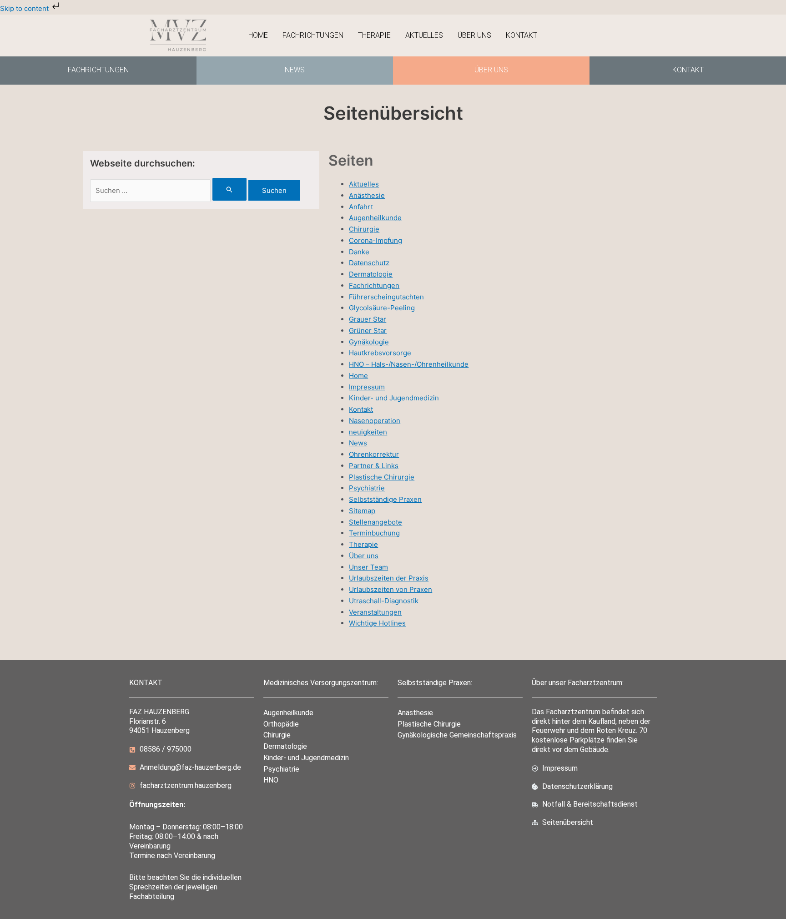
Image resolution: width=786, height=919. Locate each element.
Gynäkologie (369, 342)
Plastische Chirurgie (381, 477)
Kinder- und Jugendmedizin (394, 398)
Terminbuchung (374, 533)
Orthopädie (281, 724)
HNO (270, 780)
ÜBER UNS (491, 70)
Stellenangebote (375, 522)
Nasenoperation (374, 420)
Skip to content (25, 8)
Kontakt (521, 35)
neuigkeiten (368, 432)
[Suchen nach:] (169, 190)
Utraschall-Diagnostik (383, 600)
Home (258, 35)
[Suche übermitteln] (229, 189)
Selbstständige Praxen (385, 499)
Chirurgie (364, 229)
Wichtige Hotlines (377, 623)
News (358, 443)
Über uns (474, 35)
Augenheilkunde (375, 217)
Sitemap (362, 510)
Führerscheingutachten (386, 297)
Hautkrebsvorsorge (380, 352)
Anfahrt (361, 206)
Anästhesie (367, 195)
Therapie (374, 35)
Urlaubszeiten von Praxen (390, 589)
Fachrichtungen (312, 35)
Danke (359, 251)
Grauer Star (367, 319)
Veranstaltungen (375, 612)
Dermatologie (371, 274)
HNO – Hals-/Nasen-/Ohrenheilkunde (409, 364)
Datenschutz (369, 262)
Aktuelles (424, 35)
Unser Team (368, 567)
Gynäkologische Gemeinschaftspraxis (457, 735)
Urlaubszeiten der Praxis (388, 578)
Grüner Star (368, 330)
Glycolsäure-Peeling (382, 307)
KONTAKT (688, 70)
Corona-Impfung (375, 240)
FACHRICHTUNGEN (98, 70)
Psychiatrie (367, 488)
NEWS (295, 70)
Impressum (367, 387)
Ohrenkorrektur (374, 454)
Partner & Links (373, 465)
